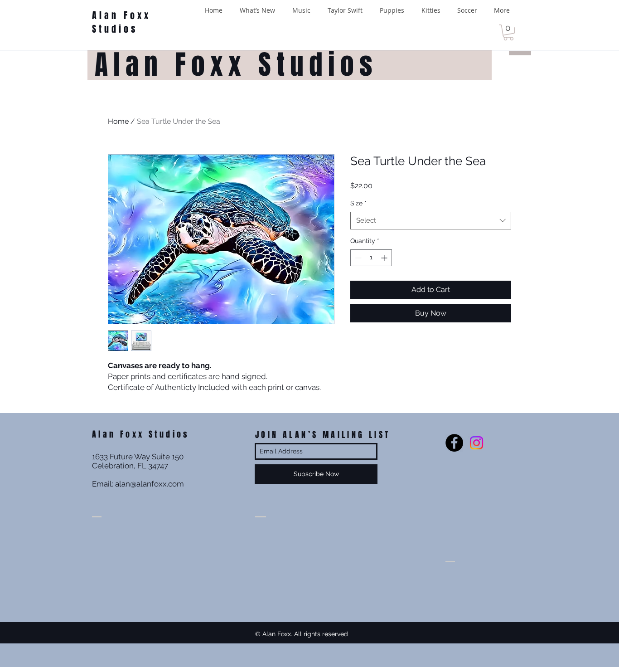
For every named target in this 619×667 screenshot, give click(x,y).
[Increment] (385, 258)
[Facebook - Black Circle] (454, 443)
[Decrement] (357, 258)
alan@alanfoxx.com (149, 483)
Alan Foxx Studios (121, 22)
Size (358, 203)
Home (118, 121)
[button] (508, 32)
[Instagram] (476, 443)
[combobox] (430, 220)
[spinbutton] (371, 258)
